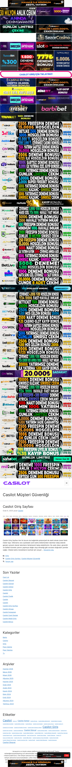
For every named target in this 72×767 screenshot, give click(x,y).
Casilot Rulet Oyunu (7, 735)
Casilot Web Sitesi (27, 737)
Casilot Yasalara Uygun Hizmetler (40, 737)
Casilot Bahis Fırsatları (56, 721)
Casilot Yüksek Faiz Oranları (9, 740)
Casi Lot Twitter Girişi (8, 737)
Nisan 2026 (7, 675)
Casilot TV (58, 735)
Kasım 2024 (7, 691)
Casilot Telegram (51, 735)
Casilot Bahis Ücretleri (8, 724)
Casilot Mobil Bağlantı (28, 733)
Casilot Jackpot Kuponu (54, 730)
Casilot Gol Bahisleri (18, 730)
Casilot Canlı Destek (10, 615)
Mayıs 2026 (7, 672)
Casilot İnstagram (9, 612)
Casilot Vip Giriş (18, 737)
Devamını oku (49, 550)
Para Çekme (7, 647)
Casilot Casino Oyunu (49, 724)
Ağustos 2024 (8, 701)
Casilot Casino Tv (59, 724)
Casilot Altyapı (8, 609)
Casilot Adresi (8, 587)
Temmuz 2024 (8, 704)
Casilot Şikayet (8, 580)
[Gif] (36, 203)
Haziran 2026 (8, 669)
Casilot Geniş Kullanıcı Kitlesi (35, 727)
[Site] (36, 125)
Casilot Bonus (8, 622)
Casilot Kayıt (64, 730)
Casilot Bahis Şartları (19, 724)
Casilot (5, 593)
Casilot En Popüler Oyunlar (20, 727)
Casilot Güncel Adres (42, 730)
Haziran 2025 (8, 682)
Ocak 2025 (7, 685)
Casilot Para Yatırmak (62, 733)
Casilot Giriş (7, 590)
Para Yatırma (7, 650)
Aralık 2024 (7, 688)
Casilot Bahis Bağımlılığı (44, 721)
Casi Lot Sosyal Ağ (31, 735)
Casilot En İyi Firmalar (8, 727)
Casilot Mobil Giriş (9, 619)
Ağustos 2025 (8, 678)
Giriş (7, 556)
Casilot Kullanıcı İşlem (17, 733)
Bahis (5, 637)
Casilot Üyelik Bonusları (41, 740)
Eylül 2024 (7, 697)
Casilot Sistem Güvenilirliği (19, 735)
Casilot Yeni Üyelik (53, 737)
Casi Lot (6, 577)
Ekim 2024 (7, 694)
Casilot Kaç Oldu (7, 733)
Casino (5, 641)
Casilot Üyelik (8, 596)
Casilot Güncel (8, 584)
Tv (4, 653)
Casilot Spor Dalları (41, 735)
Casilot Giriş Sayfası (18, 506)
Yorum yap (9, 561)
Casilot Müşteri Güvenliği (30, 559)
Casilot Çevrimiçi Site (22, 740)
